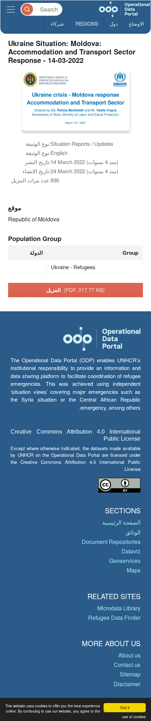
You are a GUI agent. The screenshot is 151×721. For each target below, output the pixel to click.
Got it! (125, 707)
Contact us (127, 665)
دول (114, 23)
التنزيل (75, 290)
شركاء (57, 23)
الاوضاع (136, 23)
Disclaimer (127, 684)
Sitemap (130, 674)
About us (129, 655)
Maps (133, 570)
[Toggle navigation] (10, 9)
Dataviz (131, 551)
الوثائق (132, 532)
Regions (87, 23)
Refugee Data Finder (114, 617)
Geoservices (124, 561)
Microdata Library (118, 608)
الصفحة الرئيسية (121, 522)
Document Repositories (111, 542)
